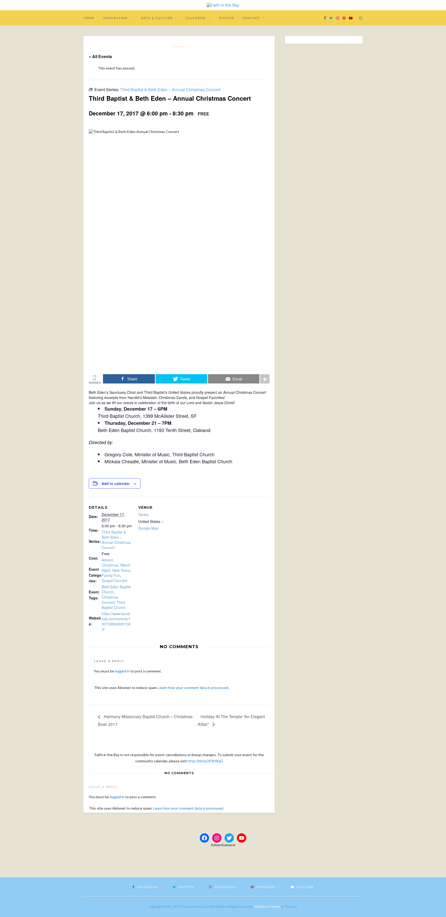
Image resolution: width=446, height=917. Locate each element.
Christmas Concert (110, 599)
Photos (226, 18)
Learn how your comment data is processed (193, 687)
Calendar (196, 18)
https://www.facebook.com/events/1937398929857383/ (116, 621)
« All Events (100, 56)
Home (89, 18)
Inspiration (115, 18)
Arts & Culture (157, 18)
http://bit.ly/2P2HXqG (205, 761)
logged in (122, 671)
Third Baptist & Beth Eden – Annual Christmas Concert (116, 539)
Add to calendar (115, 483)
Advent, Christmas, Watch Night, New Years (116, 565)
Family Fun (111, 575)
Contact (251, 18)
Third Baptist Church (114, 605)
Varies (143, 514)
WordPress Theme (267, 906)
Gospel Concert (114, 580)
